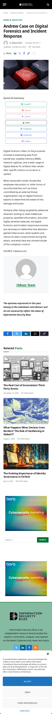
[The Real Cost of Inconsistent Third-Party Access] (26, 368)
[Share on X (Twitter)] (19, 53)
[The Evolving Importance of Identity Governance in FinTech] (26, 456)
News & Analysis (17, 13)
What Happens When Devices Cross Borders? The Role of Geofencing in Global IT (24, 431)
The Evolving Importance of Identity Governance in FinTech (24, 475)
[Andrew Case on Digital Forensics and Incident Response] (26, 75)
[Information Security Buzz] (26, 4)
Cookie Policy (25, 710)
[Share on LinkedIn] (15, 53)
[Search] (47, 4)
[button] (47, 653)
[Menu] (4, 4)
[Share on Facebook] (24, 53)
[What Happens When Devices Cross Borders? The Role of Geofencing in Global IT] (26, 411)
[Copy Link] (28, 53)
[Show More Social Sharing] (34, 53)
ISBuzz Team (17, 43)
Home (5, 13)
